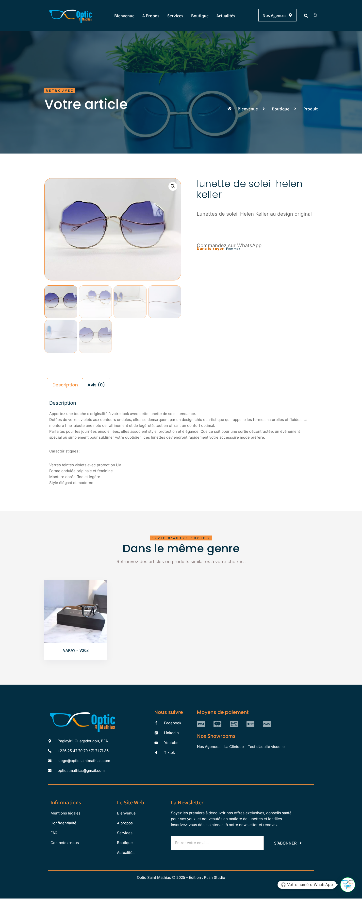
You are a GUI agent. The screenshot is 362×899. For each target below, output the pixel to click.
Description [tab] (65, 385)
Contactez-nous (64, 842)
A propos (150, 15)
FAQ (53, 832)
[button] (306, 16)
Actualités (225, 15)
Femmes (233, 248)
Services (175, 15)
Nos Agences (208, 746)
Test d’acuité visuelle (266, 746)
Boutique (200, 15)
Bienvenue (124, 15)
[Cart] (315, 15)
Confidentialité (63, 823)
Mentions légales (65, 813)
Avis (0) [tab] (96, 385)
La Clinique (234, 746)
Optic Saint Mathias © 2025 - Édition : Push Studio (181, 877)
